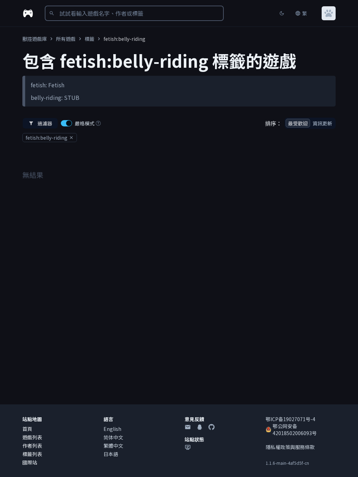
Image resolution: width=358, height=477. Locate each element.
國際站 (29, 462)
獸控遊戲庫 (34, 38)
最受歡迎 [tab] (298, 123)
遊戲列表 (32, 437)
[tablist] (310, 123)
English (112, 428)
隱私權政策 (278, 446)
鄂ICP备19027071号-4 (290, 419)
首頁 (27, 428)
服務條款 (305, 446)
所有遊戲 (66, 38)
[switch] (66, 123)
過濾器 (44, 123)
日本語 (110, 453)
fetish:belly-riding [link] (124, 38)
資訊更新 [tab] (322, 123)
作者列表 (32, 445)
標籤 (89, 38)
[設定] (329, 13)
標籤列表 (32, 453)
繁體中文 (113, 445)
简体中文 (113, 437)
